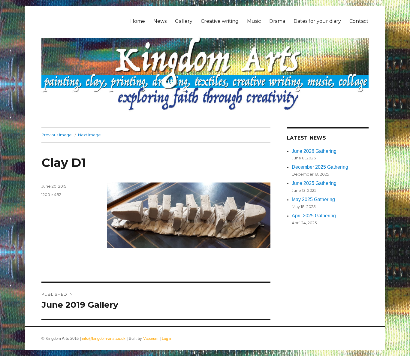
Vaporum (150, 338)
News (160, 21)
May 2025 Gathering (313, 199)
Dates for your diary (317, 21)
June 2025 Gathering (314, 183)
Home (137, 21)
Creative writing (220, 21)
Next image (89, 134)
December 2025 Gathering (320, 167)
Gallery (183, 21)
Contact (359, 21)
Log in (167, 338)
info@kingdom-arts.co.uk (103, 338)
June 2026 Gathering (314, 151)
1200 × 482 (51, 194)
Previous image (56, 134)
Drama (277, 21)
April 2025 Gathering (314, 215)
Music (254, 21)
